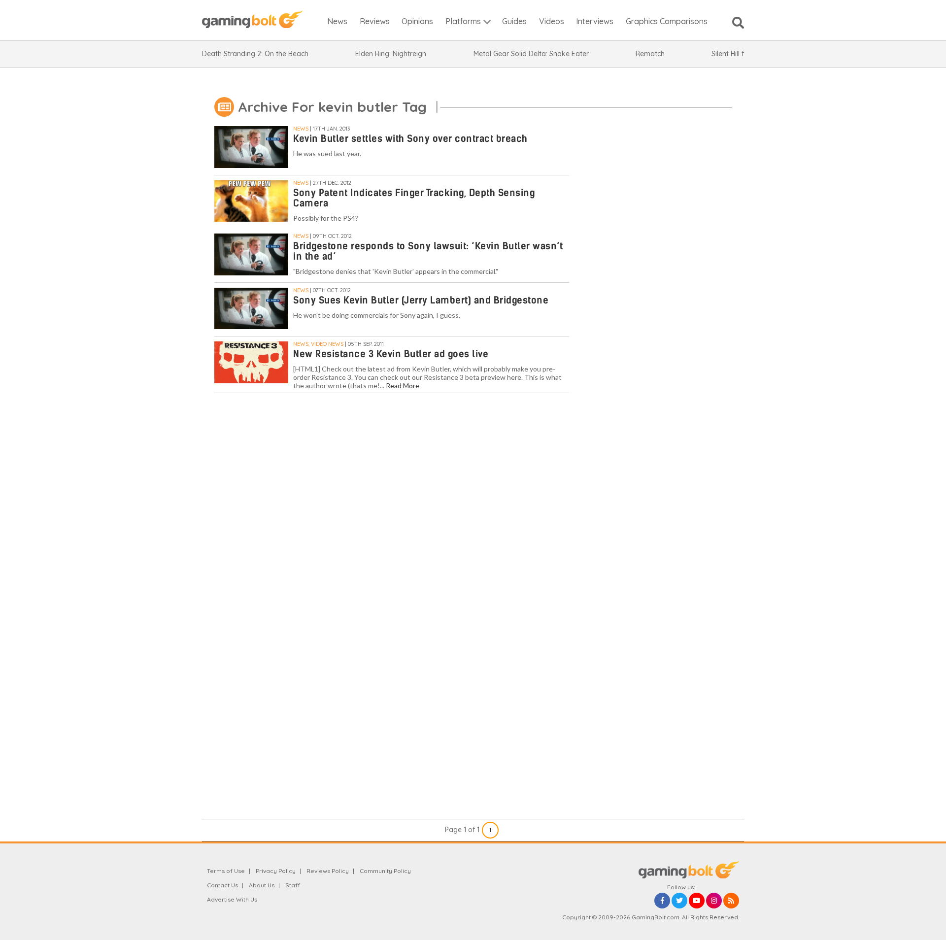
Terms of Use (226, 870)
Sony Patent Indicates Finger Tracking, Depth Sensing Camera (414, 198)
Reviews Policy (327, 870)
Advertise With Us (232, 899)
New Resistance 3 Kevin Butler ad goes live (390, 354)
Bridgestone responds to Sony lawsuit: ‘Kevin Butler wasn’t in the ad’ (428, 251)
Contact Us (222, 885)
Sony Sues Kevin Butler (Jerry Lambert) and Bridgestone (420, 300)
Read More (402, 385)
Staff (292, 885)
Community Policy (385, 870)
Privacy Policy (276, 870)
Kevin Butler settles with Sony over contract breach (410, 138)
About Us (261, 885)
